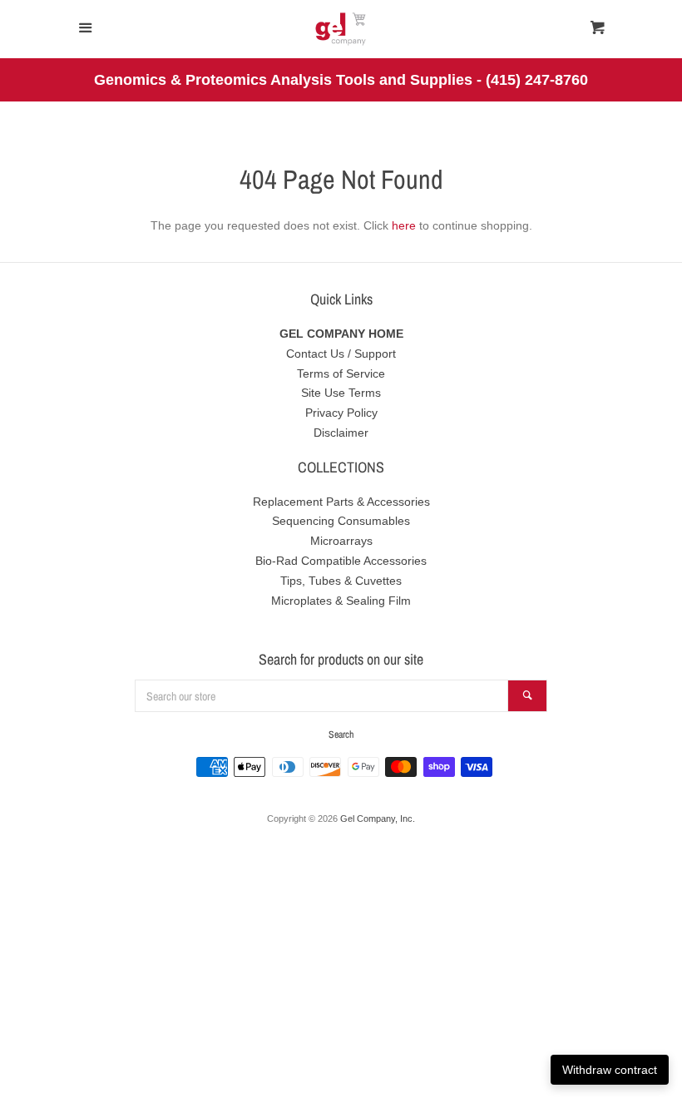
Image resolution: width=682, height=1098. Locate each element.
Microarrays (341, 540)
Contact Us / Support (341, 353)
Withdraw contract (609, 1069)
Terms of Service (341, 373)
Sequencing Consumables (341, 520)
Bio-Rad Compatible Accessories (341, 560)
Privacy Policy (341, 412)
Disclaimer (341, 432)
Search (341, 734)
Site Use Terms (341, 392)
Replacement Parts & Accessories (341, 501)
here (404, 225)
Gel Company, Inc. (377, 819)
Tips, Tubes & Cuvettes (341, 580)
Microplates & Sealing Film (341, 600)
